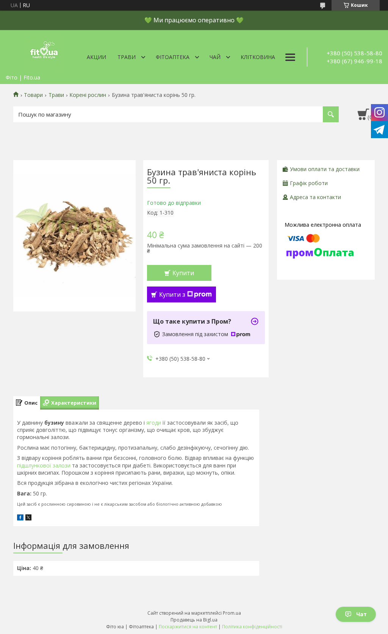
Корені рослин (87, 95)
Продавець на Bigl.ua (194, 620)
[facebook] (20, 518)
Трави (126, 57)
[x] (28, 518)
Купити (183, 273)
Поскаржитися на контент (188, 626)
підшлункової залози (43, 465)
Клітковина (258, 57)
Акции (96, 57)
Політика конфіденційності (252, 626)
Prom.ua (232, 613)
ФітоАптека (172, 57)
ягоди (153, 422)
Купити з (172, 294)
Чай (215, 57)
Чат (361, 614)
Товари (33, 95)
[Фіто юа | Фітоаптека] (43, 50)
